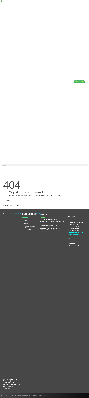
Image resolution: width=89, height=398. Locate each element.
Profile (26, 224)
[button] (44, 82)
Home (26, 221)
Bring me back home (11, 205)
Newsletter (27, 230)
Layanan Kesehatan (30, 227)
